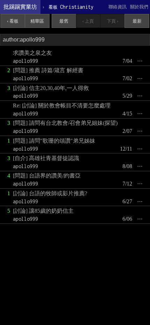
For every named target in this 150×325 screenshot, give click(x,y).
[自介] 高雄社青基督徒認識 (46, 158)
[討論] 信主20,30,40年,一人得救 (51, 88)
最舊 (63, 21)
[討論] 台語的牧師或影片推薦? (50, 193)
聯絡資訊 (117, 7)
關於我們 (139, 7)
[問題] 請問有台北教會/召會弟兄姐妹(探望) (65, 123)
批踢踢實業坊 (20, 7)
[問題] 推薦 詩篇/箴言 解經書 (48, 70)
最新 (137, 21)
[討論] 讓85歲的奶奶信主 (43, 211)
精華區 (37, 21)
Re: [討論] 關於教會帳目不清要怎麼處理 (62, 105)
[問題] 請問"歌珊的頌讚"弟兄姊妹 (54, 141)
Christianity (70, 7)
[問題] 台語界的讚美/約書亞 (47, 176)
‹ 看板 (12, 21)
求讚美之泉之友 (32, 53)
